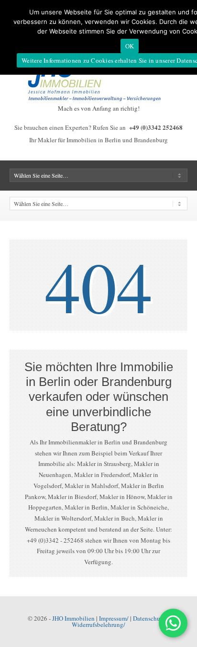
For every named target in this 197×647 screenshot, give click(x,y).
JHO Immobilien (73, 618)
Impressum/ (114, 618)
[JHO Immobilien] (98, 100)
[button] (173, 623)
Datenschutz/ (150, 618)
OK (129, 46)
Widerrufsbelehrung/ (98, 624)
